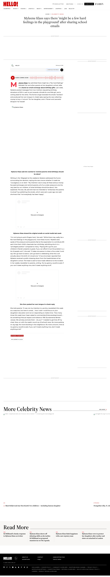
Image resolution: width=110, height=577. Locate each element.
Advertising (26, 559)
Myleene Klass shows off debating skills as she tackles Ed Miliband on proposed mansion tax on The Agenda (40, 537)
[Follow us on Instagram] (4, 567)
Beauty (39, 8)
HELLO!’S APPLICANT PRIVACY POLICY (88, 569)
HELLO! (17, 65)
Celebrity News (57, 14)
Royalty (15, 8)
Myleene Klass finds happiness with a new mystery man (67, 535)
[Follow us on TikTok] (12, 567)
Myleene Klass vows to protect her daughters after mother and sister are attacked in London (93, 536)
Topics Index (57, 559)
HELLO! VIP (71, 8)
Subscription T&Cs (58, 557)
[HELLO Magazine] (10, 4)
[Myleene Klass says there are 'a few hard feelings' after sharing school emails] (99, 4)
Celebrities (6, 8)
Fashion (23, 8)
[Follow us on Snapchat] (18, 567)
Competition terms (54, 569)
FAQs (39, 559)
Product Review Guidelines (48, 571)
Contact (40, 557)
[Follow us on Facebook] (7, 567)
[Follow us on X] (10, 567)
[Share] (61, 70)
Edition (69, 4)
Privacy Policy (92, 567)
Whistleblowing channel (77, 567)
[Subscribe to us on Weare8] (24, 567)
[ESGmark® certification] (15, 558)
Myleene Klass (23, 83)
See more (102, 409)
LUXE (65, 8)
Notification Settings (39, 569)
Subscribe (89, 4)
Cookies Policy (46, 567)
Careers (34, 571)
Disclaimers (36, 567)
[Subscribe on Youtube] (15, 567)
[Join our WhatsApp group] (27, 567)
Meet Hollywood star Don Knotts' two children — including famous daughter (32, 506)
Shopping (58, 8)
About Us (25, 557)
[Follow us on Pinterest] (21, 567)
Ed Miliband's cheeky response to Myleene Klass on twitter (14, 535)
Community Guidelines (60, 567)
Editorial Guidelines (68, 569)
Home (47, 14)
